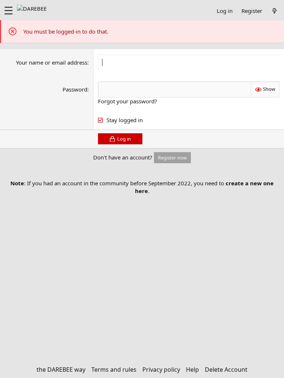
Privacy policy (161, 369)
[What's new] (275, 11)
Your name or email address (51, 62)
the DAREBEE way (61, 369)
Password (74, 89)
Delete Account (226, 369)
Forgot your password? (127, 101)
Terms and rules (113, 369)
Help (192, 369)
